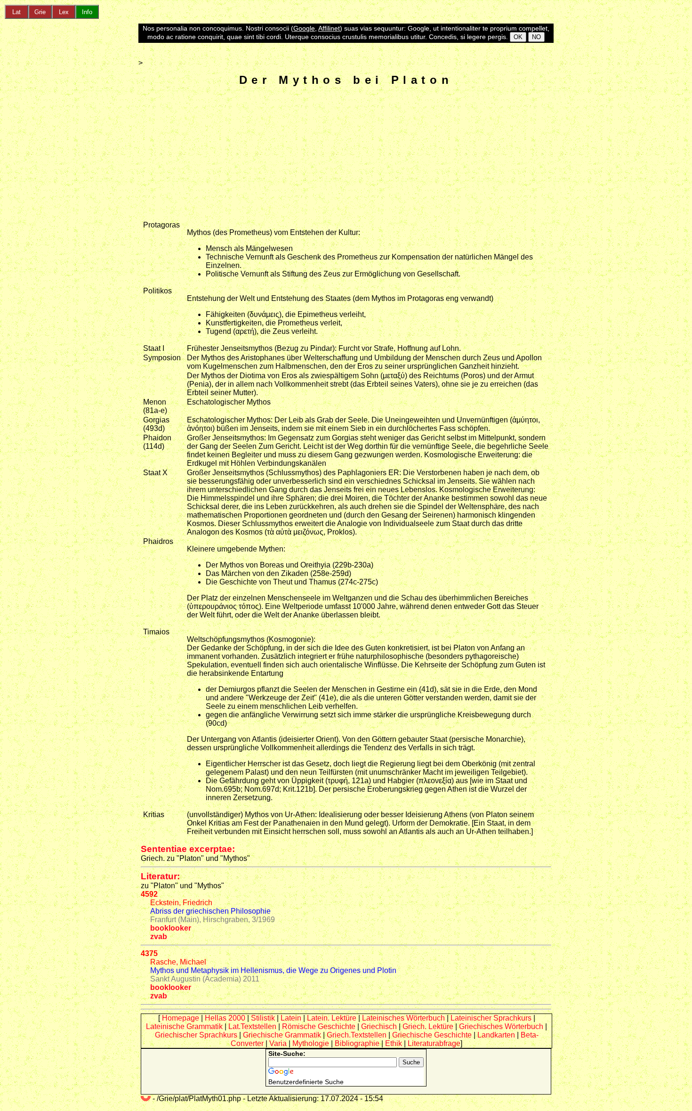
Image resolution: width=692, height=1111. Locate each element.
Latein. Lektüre (331, 1018)
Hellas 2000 (225, 1018)
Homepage (180, 1018)
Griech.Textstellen (356, 1035)
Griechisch (379, 1026)
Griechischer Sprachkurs (196, 1035)
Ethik (393, 1043)
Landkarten (496, 1035)
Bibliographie (357, 1043)
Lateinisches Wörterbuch (403, 1018)
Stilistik (263, 1018)
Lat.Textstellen (252, 1026)
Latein (291, 1018)
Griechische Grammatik (282, 1035)
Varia (278, 1043)
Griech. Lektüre (427, 1026)
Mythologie (310, 1043)
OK (518, 37)
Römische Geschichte (318, 1026)
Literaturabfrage (434, 1043)
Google (304, 28)
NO (536, 37)
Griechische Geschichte (432, 1035)
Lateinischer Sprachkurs (491, 1018)
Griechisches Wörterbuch (501, 1026)
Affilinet (329, 28)
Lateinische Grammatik (184, 1026)
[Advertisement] (346, 154)
